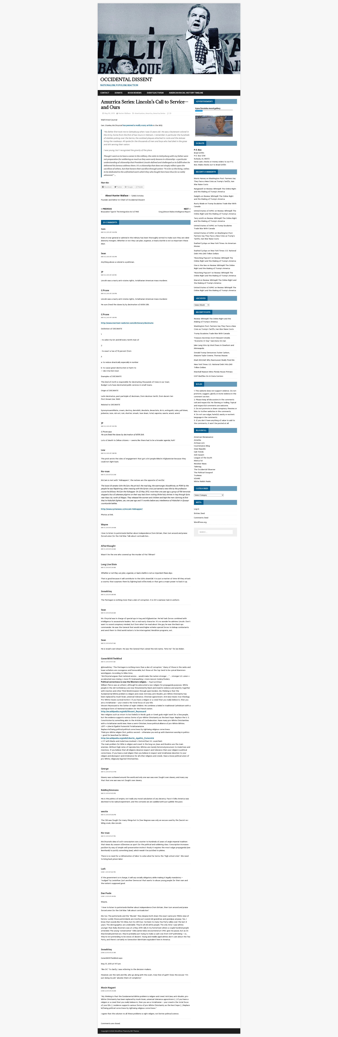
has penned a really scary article (138, 125)
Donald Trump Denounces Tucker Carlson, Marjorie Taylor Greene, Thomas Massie (212, 354)
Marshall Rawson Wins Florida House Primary (213, 371)
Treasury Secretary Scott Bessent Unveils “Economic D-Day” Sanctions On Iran (212, 339)
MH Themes (134, 1031)
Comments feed (201, 517)
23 (170, 113)
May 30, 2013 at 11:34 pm (109, 293)
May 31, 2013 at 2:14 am (108, 549)
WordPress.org (200, 522)
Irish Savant (199, 454)
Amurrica (148, 113)
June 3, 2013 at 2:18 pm (108, 896)
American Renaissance (203, 437)
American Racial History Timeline (186, 92)
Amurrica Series (159, 113)
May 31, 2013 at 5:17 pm (108, 836)
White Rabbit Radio (202, 481)
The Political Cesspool (203, 472)
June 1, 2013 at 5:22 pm (108, 872)
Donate (118, 92)
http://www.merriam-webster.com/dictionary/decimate (127, 323)
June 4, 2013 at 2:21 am (108, 952)
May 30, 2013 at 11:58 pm (108, 453)
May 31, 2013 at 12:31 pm (108, 772)
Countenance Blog (202, 445)
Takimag (197, 466)
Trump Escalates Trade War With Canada (213, 227)
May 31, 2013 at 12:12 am (108, 475)
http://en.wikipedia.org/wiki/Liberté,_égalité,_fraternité (127, 738)
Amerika (197, 440)
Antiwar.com (199, 442)
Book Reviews (135, 92)
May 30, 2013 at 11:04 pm (109, 232)
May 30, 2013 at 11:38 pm (109, 317)
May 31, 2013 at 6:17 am (108, 643)
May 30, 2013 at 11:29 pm (108, 275)
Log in (196, 508)
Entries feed (199, 513)
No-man (105, 471)
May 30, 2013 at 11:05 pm (109, 257)
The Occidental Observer (204, 469)
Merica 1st (198, 460)
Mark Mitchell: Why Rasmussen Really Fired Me (214, 360)
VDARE (197, 478)
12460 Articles (137, 195)
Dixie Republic (200, 448)
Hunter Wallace (124, 113)
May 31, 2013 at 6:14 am (108, 613)
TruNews (198, 475)
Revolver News (200, 463)
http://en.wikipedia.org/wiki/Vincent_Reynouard (123, 711)
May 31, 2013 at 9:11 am (108, 662)
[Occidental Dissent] (169, 72)
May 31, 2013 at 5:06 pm (108, 815)
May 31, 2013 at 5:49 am (108, 594)
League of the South (203, 457)
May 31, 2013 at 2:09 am (108, 527)
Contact (104, 92)
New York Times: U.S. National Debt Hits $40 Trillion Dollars (215, 252)
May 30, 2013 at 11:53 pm (109, 426)
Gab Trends (199, 451)
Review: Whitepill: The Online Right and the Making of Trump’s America (215, 190)
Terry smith (199, 218)
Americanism (140, 113)
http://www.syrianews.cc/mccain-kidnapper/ (122, 509)
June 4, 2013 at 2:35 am (108, 991)
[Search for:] (215, 532)
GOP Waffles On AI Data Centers (208, 376)
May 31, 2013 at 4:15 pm (108, 793)
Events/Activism (155, 92)
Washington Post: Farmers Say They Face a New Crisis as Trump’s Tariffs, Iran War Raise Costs (215, 181)
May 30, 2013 (109, 113)
